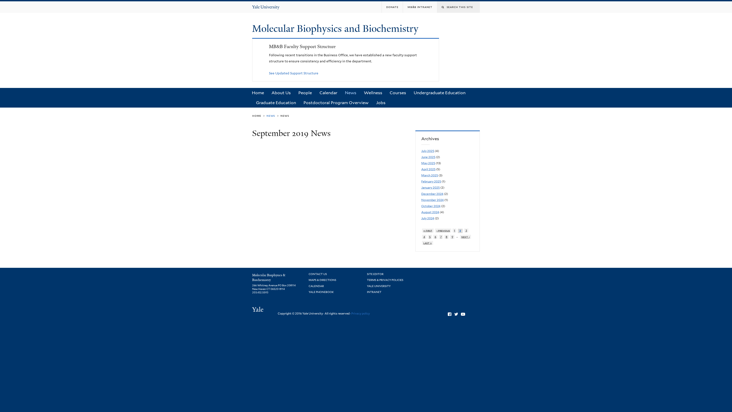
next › (465, 236)
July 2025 (427, 151)
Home (258, 92)
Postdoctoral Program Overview (335, 102)
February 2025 (431, 181)
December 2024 (432, 194)
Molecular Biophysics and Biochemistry (336, 28)
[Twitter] (456, 314)
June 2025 (428, 157)
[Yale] (258, 310)
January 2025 (430, 187)
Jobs (380, 102)
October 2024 (431, 206)
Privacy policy (360, 313)
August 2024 (430, 212)
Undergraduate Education (440, 92)
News (350, 92)
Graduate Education (276, 102)
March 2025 (429, 175)
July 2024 (427, 218)
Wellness (373, 92)
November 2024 (432, 200)
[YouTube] (463, 314)
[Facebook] (449, 314)
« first (428, 230)
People (305, 92)
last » (427, 243)
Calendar (328, 92)
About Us (281, 92)
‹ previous (443, 230)
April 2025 (428, 169)
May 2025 (428, 163)
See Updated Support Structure (293, 73)
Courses (398, 92)
